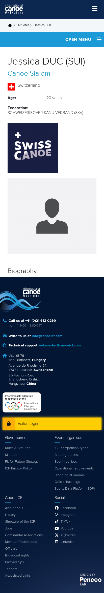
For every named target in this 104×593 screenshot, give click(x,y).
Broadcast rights (17, 555)
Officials (11, 548)
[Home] (14, 9)
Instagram (68, 515)
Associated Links (18, 575)
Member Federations (21, 542)
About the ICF (16, 508)
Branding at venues (70, 475)
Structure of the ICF (20, 521)
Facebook (68, 508)
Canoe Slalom (29, 73)
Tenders (11, 569)
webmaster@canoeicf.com (59, 345)
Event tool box (66, 461)
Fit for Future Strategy (22, 461)
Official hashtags (67, 482)
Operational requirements (74, 468)
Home (11, 25)
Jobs (8, 528)
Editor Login (28, 424)
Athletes (23, 25)
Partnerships (14, 562)
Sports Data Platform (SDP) (75, 488)
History (10, 515)
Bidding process (67, 455)
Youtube (67, 528)
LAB (83, 584)
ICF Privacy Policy (18, 468)
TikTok (65, 521)
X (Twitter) (68, 535)
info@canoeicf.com (47, 336)
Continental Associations (24, 535)
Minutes (11, 455)
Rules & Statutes (17, 448)
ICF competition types (71, 448)
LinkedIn (67, 542)
